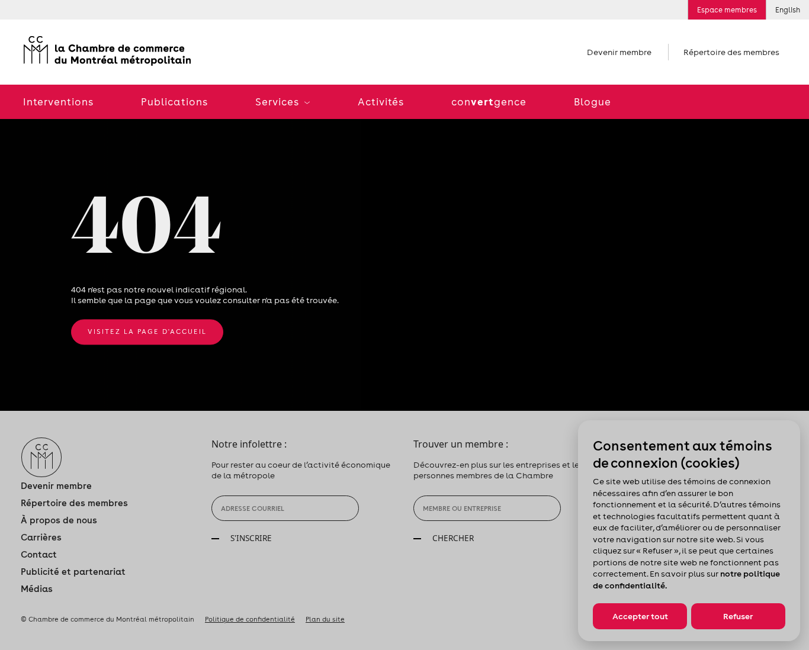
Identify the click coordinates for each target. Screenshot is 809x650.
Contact (39, 554)
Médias (37, 588)
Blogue (592, 101)
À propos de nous (59, 520)
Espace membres (727, 9)
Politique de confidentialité (250, 619)
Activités (381, 101)
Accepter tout (640, 616)
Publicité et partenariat (73, 571)
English (787, 9)
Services (278, 101)
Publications (174, 101)
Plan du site (325, 619)
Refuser (738, 616)
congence (489, 101)
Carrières (41, 537)
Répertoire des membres (731, 52)
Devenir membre (619, 52)
